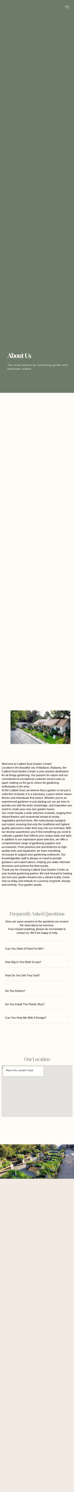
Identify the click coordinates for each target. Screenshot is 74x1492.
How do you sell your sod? (22, 975)
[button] (37, 950)
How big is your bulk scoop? (23, 962)
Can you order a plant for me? (24, 948)
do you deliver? (15, 990)
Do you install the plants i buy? (25, 1004)
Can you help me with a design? (25, 1017)
